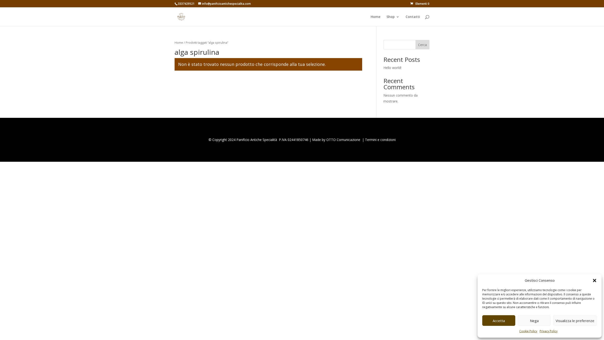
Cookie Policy (528, 331)
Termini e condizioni (380, 139)
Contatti (413, 17)
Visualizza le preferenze (575, 320)
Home (375, 17)
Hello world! (392, 67)
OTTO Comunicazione (343, 139)
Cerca (422, 44)
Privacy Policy (549, 331)
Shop (390, 17)
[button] (594, 280)
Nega (534, 320)
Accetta (499, 320)
